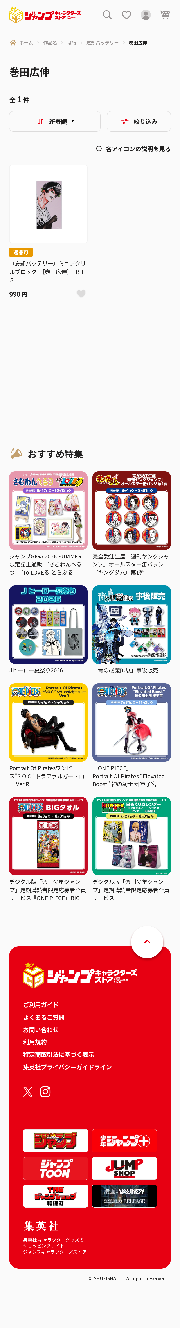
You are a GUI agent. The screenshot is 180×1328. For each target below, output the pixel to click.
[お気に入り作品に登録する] (81, 294)
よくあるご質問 (44, 1017)
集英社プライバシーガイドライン (67, 1066)
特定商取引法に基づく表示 (58, 1054)
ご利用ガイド (41, 1004)
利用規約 (35, 1041)
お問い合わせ (41, 1029)
